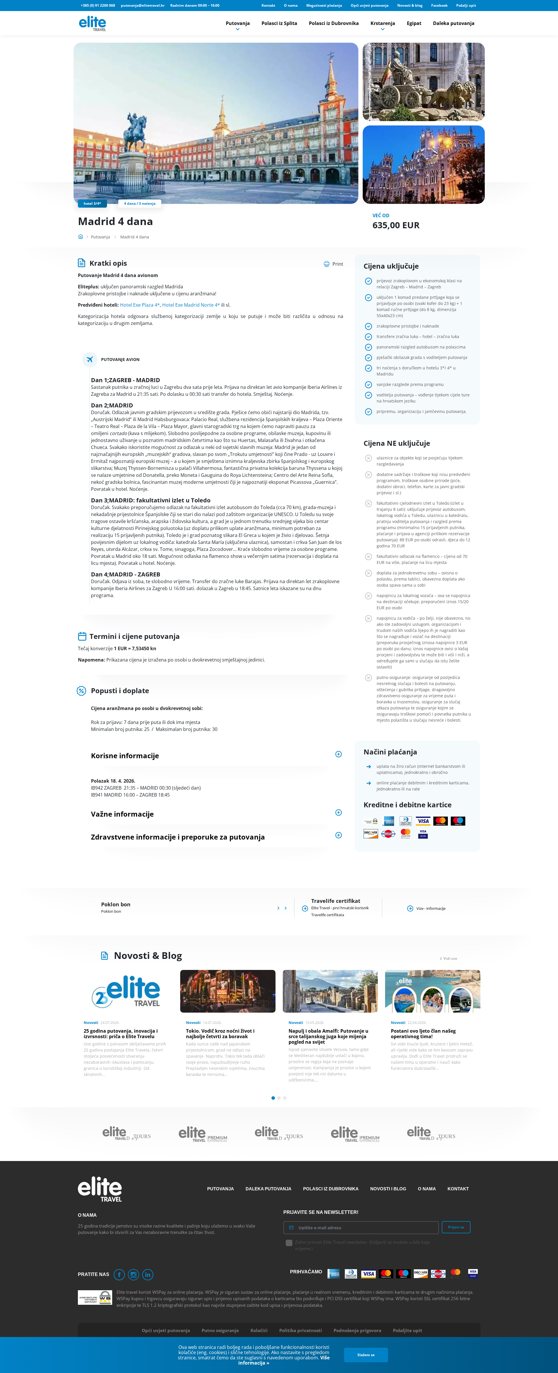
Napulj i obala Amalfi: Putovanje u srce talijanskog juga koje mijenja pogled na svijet (329, 1036)
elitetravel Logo (93, 23)
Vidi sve (450, 958)
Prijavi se (456, 1227)
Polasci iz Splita (279, 23)
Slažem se (366, 1354)
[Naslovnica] (81, 235)
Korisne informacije (125, 755)
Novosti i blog (388, 1188)
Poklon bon (111, 911)
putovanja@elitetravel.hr (142, 5)
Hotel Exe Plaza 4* (140, 305)
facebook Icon (119, 1274)
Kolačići (259, 1330)
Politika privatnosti (300, 1330)
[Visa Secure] (423, 834)
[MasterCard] (440, 821)
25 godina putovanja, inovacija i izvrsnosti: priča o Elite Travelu (121, 1034)
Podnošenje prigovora (357, 1330)
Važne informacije (122, 814)
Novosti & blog (410, 5)
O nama (291, 5)
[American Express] (388, 821)
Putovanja (238, 23)
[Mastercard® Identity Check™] (405, 834)
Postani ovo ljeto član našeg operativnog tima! (423, 1034)
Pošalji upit (466, 5)
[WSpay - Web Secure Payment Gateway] (371, 821)
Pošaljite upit (407, 1330)
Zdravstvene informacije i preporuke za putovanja (178, 837)
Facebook (439, 5)
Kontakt (268, 5)
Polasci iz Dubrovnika (334, 23)
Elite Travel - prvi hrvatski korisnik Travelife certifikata (340, 911)
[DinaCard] (388, 834)
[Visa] (423, 821)
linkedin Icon (148, 1274)
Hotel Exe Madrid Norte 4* (191, 305)
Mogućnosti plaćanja (324, 5)
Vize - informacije (431, 908)
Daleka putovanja (454, 23)
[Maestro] (458, 821)
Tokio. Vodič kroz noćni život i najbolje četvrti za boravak (220, 1034)
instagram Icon (133, 1274)
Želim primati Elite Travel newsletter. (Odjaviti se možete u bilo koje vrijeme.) (362, 1245)
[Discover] (371, 834)
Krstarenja (383, 23)
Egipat (414, 23)
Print (337, 264)
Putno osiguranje (220, 1330)
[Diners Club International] (405, 821)
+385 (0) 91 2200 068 (98, 5)
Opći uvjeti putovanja (370, 5)
